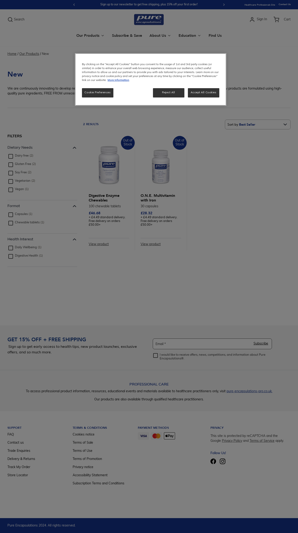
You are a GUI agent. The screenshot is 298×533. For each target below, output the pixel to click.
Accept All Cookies (203, 92)
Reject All (168, 92)
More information (118, 80)
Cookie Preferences (98, 92)
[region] (150, 79)
